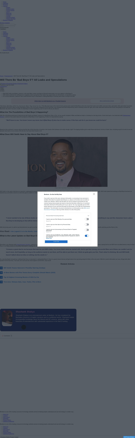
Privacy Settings (130, 437)
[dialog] (67, 219)
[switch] (87, 219)
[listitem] (67, 216)
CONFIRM (56, 241)
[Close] (94, 194)
